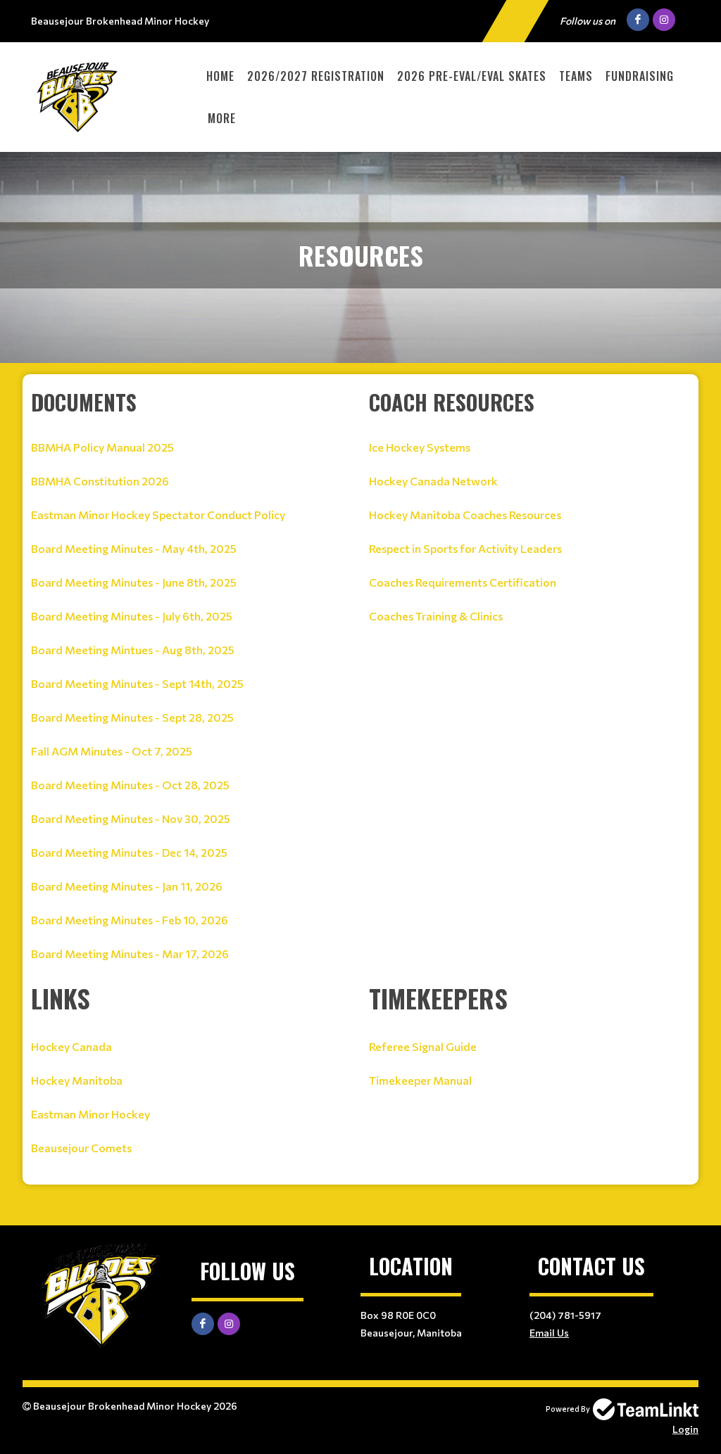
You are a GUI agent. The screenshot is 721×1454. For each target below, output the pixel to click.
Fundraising (640, 76)
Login (685, 1429)
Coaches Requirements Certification (462, 582)
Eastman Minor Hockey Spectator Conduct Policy (158, 514)
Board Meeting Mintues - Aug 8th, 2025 (132, 649)
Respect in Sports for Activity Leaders (465, 548)
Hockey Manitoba (77, 1080)
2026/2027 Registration (315, 76)
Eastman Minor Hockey (90, 1114)
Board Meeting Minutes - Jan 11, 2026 (126, 886)
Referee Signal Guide (423, 1046)
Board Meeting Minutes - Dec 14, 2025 (129, 852)
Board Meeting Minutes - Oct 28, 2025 (130, 784)
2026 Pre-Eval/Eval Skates (471, 76)
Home (220, 76)
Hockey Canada (71, 1046)
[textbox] (191, 682)
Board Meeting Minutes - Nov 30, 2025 (130, 818)
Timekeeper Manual (420, 1080)
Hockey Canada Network (433, 480)
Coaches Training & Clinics (436, 616)
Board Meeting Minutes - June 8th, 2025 (134, 582)
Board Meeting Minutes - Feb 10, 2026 (129, 919)
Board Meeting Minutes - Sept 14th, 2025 (137, 683)
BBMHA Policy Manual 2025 (102, 447)
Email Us (549, 1333)
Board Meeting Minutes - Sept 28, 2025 (132, 717)
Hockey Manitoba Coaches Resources (465, 514)
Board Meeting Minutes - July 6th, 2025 (131, 616)
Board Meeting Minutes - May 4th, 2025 (134, 548)
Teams (576, 76)
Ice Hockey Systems (419, 447)
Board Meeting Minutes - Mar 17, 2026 (130, 953)
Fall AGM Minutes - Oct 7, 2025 (111, 751)
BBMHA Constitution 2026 (100, 480)
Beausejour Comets (81, 1147)
